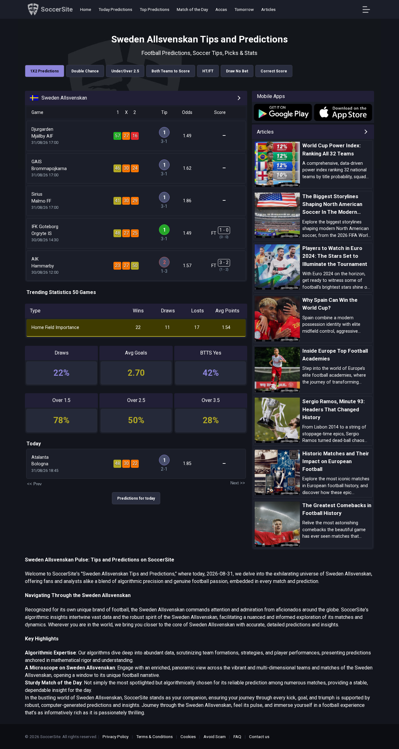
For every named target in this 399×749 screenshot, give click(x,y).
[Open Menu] (368, 9)
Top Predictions (154, 9)
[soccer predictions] (282, 112)
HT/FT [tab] (208, 71)
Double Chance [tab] (85, 71)
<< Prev (34, 484)
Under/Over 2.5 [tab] (125, 71)
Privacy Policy (115, 736)
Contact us (259, 736)
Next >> (237, 483)
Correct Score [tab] (274, 71)
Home (85, 9)
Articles (268, 9)
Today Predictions (115, 9)
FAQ (237, 736)
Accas (221, 9)
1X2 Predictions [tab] (44, 71)
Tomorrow (244, 9)
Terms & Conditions (154, 736)
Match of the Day (192, 9)
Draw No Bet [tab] (237, 71)
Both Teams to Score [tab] (170, 71)
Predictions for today (136, 498)
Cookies (188, 736)
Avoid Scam (215, 736)
